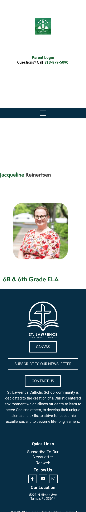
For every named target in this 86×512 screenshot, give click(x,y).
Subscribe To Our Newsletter (43, 364)
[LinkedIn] (43, 479)
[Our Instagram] (53, 479)
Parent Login (43, 57)
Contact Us (43, 381)
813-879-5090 (56, 62)
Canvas (43, 347)
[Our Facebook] (32, 479)
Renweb (42, 462)
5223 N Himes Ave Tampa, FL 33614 (43, 497)
